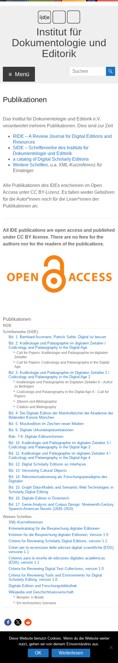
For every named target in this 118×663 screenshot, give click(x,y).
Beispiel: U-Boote (30, 597)
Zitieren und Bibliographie (37, 402)
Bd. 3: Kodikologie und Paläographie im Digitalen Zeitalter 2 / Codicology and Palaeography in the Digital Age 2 (59, 375)
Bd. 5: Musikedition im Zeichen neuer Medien (46, 424)
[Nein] (111, 647)
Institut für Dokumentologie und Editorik (59, 42)
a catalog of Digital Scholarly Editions (51, 159)
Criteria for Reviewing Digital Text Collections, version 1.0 (56, 569)
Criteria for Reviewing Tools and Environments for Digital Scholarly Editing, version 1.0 (55, 577)
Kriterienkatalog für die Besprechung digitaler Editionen (54, 529)
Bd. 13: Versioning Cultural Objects (38, 471)
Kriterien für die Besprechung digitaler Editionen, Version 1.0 (58, 535)
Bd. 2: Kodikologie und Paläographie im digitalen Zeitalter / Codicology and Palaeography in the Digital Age (57, 345)
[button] (7, 622)
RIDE (7, 326)
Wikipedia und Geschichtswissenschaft (41, 592)
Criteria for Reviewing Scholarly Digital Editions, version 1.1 (58, 541)
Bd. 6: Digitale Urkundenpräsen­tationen (41, 430)
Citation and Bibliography (36, 407)
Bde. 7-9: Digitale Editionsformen (36, 437)
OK (38, 652)
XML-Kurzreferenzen (26, 522)
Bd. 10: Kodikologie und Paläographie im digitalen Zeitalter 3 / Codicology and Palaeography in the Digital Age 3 (60, 445)
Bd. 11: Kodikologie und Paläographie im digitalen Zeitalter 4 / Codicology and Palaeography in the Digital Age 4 (60, 456)
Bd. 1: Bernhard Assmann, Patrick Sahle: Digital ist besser (57, 337)
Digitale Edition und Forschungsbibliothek (43, 586)
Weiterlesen (71, 652)
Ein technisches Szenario (36, 603)
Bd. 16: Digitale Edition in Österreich (39, 498)
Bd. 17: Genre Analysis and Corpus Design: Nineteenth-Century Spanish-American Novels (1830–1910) (61, 507)
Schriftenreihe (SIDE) (20, 332)
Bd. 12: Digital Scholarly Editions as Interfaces (47, 464)
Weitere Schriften (30, 164)
